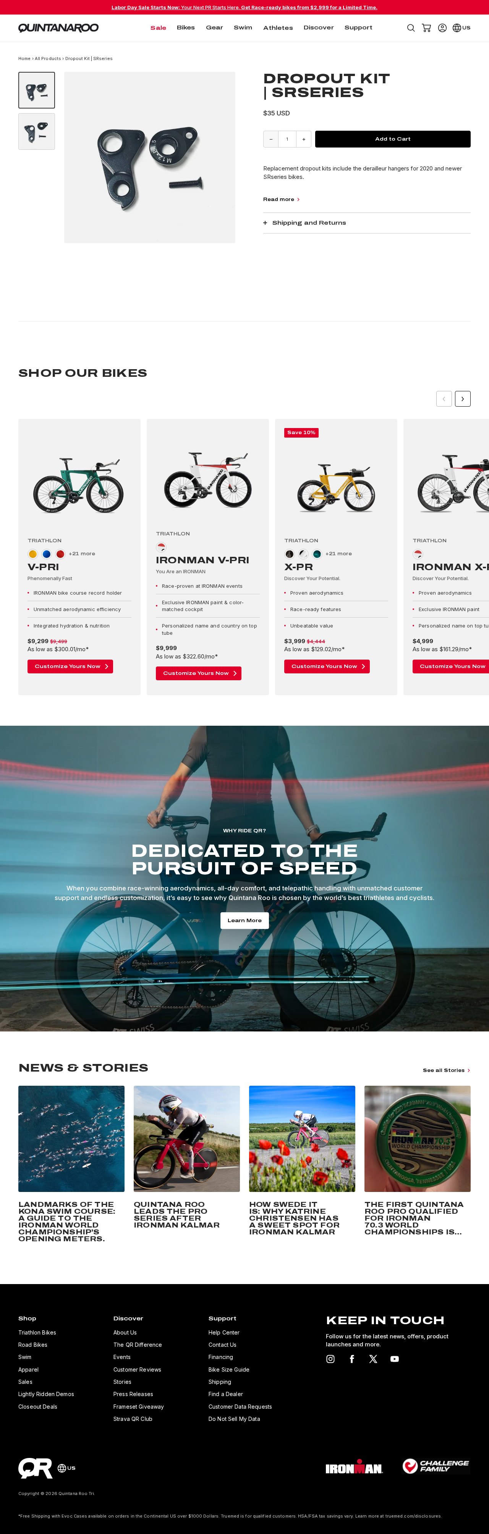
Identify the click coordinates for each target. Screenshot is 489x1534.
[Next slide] (463, 399)
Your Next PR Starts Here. (244, 7)
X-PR (298, 567)
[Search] (411, 27)
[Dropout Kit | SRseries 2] (36, 131)
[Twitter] (373, 1359)
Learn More (245, 920)
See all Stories (444, 1070)
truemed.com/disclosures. (413, 1516)
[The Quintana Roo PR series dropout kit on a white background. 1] (36, 90)
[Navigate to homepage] (58, 28)
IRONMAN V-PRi (202, 560)
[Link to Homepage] (35, 1468)
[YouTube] (394, 1359)
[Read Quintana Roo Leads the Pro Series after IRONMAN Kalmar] (187, 1165)
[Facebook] (351, 1359)
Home (25, 58)
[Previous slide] (444, 399)
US (466, 28)
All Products (48, 58)
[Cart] (426, 27)
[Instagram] (330, 1359)
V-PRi (43, 567)
